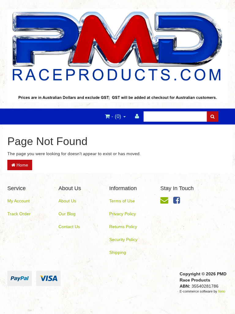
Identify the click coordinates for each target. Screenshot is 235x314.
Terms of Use (122, 200)
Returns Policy (123, 226)
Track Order (19, 213)
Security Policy (123, 239)
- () (116, 116)
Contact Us (69, 226)
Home (21, 165)
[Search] (212, 116)
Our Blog (67, 213)
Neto (221, 291)
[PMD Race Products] (117, 54)
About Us (67, 200)
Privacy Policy (122, 213)
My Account (18, 200)
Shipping (117, 252)
